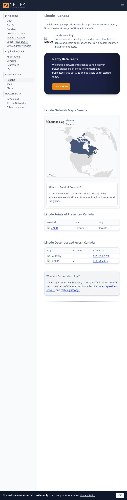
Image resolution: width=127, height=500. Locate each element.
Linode (78, 28)
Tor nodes (99, 286)
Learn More (61, 86)
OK (120, 495)
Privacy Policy (87, 495)
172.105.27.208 (101, 256)
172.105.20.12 (100, 260)
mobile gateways (70, 290)
